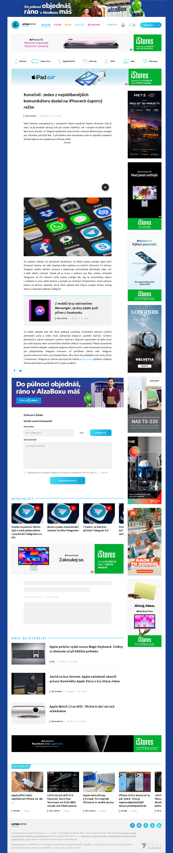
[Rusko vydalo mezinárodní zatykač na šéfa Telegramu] (63, 513)
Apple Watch (57, 721)
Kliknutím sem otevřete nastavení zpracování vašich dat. (54, 839)
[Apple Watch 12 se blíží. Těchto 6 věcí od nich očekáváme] (28, 713)
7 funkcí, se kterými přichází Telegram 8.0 (95, 528)
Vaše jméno (29, 426)
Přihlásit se (100, 432)
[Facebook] (132, 825)
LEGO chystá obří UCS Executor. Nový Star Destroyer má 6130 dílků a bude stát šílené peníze (61, 800)
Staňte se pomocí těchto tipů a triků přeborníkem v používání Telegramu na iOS (26, 532)
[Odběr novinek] (123, 25)
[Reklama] (86, 8)
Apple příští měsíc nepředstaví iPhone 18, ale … (27, 798)
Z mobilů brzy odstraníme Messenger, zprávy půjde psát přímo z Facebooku (76, 307)
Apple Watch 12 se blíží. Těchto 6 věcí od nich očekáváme (82, 709)
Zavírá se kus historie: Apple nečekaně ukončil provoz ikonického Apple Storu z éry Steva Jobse (85, 679)
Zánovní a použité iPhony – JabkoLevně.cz (48, 848)
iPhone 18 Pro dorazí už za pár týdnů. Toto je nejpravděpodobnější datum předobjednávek (134, 800)
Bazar (68, 25)
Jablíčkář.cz (34, 844)
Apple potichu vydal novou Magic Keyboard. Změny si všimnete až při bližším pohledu (86, 649)
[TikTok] (152, 825)
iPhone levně (25, 848)
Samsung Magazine (19, 844)
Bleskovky (94, 25)
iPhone (16, 811)
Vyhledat (148, 25)
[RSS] (159, 825)
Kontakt (112, 25)
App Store (87, 359)
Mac (53, 662)
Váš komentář (30, 439)
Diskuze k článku (33, 415)
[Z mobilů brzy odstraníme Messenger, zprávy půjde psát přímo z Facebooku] (40, 310)
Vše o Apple (30, 116)
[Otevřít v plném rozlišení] (68, 227)
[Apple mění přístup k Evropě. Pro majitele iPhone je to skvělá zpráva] (99, 782)
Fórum (57, 25)
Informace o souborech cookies (94, 836)
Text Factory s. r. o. (43, 833)
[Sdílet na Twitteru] (20, 371)
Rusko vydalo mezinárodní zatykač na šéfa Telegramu (63, 528)
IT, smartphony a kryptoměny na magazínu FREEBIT (61, 844)
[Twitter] (139, 825)
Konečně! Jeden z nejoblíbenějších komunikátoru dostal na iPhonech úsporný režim (63, 101)
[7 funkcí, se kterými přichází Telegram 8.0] (99, 513)
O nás (27, 839)
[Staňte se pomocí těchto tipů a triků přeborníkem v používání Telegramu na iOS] (27, 513)
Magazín (46, 25)
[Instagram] (145, 825)
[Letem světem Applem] (23, 25)
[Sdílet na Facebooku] (14, 371)
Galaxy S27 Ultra (74, 848)
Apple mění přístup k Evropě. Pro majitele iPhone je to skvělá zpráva (98, 798)
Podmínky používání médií (35, 836)
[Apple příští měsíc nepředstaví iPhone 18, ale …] (27, 782)
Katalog (79, 25)
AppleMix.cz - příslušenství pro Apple (99, 844)
